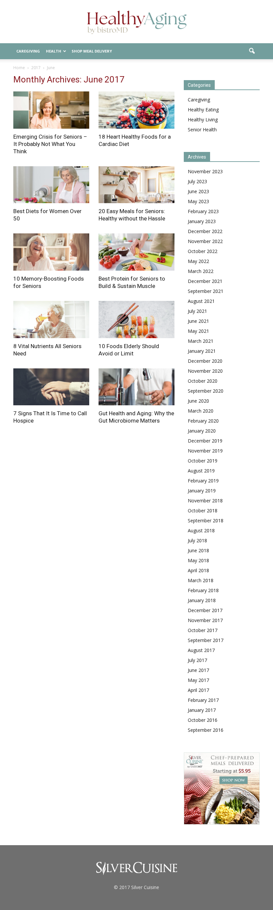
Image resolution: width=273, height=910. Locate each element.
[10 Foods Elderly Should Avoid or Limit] (136, 319)
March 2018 (200, 580)
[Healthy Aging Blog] (136, 22)
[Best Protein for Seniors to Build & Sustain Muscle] (136, 252)
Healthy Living (203, 119)
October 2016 (202, 720)
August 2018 (201, 530)
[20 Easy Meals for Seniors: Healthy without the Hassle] (136, 184)
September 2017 (205, 640)
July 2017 (197, 660)
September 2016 (205, 730)
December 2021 (205, 281)
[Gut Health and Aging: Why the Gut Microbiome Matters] (136, 387)
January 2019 (202, 490)
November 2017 (205, 620)
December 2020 (205, 361)
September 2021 (205, 291)
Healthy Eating (203, 109)
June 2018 (198, 550)
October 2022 (202, 251)
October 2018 (202, 510)
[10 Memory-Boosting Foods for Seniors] (51, 252)
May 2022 (198, 261)
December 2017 (205, 610)
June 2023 (198, 191)
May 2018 (198, 560)
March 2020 (200, 411)
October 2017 (202, 630)
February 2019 (203, 480)
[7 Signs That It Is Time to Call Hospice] (51, 387)
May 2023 (198, 201)
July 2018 (197, 540)
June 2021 (198, 321)
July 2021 (197, 311)
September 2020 (205, 391)
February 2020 (203, 421)
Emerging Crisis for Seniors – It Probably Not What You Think (50, 144)
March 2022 (200, 271)
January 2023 (202, 221)
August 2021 (201, 301)
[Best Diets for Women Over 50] (51, 184)
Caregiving (28, 51)
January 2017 (202, 710)
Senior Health (202, 129)
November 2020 (205, 371)
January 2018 (202, 600)
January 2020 (202, 431)
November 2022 (205, 241)
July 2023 (197, 181)
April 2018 (198, 570)
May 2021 (198, 331)
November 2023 (205, 171)
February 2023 (203, 211)
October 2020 (202, 381)
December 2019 (205, 441)
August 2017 (201, 650)
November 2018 (205, 500)
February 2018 (203, 590)
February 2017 (203, 700)
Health (53, 51)
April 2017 (198, 690)
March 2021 (200, 341)
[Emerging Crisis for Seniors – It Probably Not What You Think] (51, 110)
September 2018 (205, 520)
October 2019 (202, 460)
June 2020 (198, 401)
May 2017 (198, 680)
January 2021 (202, 351)
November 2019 (205, 451)
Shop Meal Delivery (92, 51)
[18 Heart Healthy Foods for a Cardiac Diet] (136, 110)
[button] (252, 51)
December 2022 (205, 231)
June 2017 (198, 670)
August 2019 (201, 470)
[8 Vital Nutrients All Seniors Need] (51, 319)
